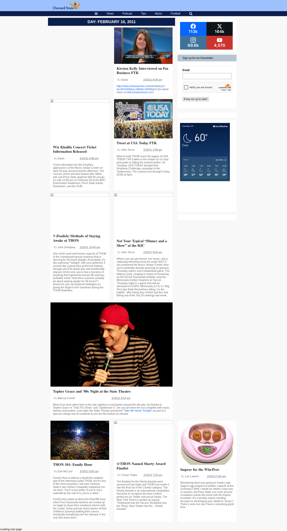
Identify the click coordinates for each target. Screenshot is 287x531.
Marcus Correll (66, 398)
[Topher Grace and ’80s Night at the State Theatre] (111, 344)
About (158, 13)
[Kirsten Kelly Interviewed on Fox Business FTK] (143, 46)
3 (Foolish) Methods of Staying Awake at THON (76, 238)
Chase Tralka (129, 475)
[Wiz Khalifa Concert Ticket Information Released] (79, 121)
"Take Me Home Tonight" (137, 410)
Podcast (127, 13)
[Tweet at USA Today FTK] (143, 119)
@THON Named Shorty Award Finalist (141, 466)
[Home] (66, 8)
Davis (124, 79)
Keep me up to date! (195, 99)
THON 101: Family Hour (72, 464)
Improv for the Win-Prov (199, 469)
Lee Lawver (192, 476)
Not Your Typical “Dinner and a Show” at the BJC (142, 243)
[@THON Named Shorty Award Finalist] (143, 440)
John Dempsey (66, 247)
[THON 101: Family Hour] (79, 441)
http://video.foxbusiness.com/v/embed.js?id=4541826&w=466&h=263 (141, 87)
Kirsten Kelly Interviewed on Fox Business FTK (142, 70)
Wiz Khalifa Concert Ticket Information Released (74, 149)
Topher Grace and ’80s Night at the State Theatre (92, 391)
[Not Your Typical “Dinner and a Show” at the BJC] (143, 215)
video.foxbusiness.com (140, 92)
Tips (143, 13)
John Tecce (128, 149)
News (110, 13)
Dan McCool (65, 471)
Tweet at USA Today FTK (137, 143)
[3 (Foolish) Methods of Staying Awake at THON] (79, 212)
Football (175, 13)
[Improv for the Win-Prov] (207, 443)
